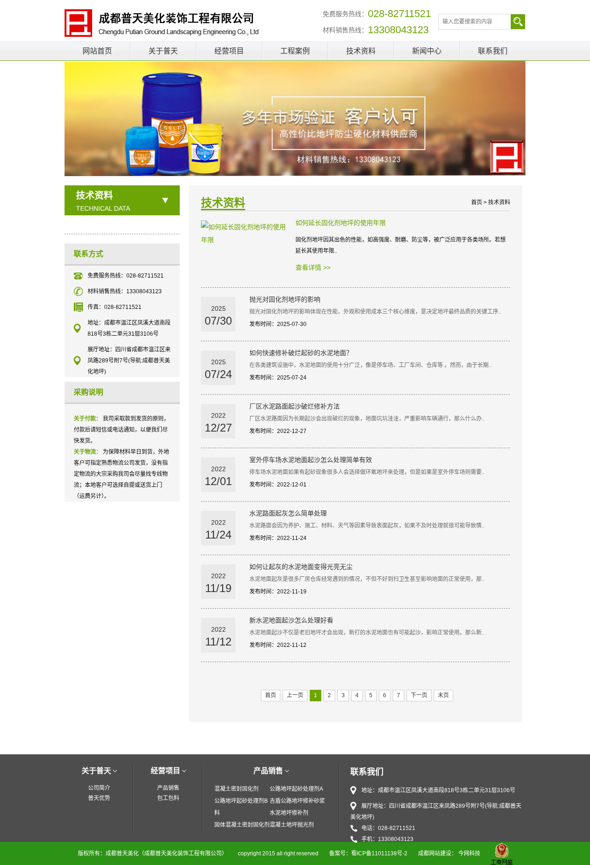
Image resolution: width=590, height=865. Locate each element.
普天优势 (99, 798)
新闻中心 (427, 51)
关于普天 (163, 51)
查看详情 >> (312, 267)
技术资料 (361, 51)
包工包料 (168, 798)
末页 (443, 695)
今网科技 (469, 853)
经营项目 (229, 51)
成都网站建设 (434, 853)
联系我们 (492, 51)
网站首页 (97, 51)
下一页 (419, 695)
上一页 (295, 695)
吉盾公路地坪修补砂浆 (297, 801)
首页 (476, 202)
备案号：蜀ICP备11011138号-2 (368, 853)
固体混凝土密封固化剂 (242, 825)
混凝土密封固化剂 (236, 789)
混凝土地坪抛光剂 (292, 825)
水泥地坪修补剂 (289, 813)
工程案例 (295, 51)
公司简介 (99, 788)
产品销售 (168, 788)
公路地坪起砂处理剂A (296, 789)
